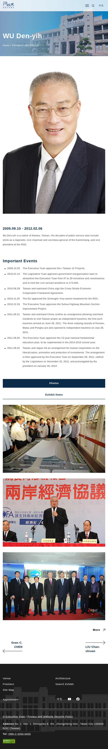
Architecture (63, 678)
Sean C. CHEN (16, 644)
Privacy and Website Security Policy (50, 716)
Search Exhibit (64, 684)
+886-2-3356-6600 (19, 734)
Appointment (11, 699)
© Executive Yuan (14, 716)
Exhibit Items (54, 394)
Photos (54, 383)
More (96, 629)
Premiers (8, 684)
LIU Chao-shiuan (93, 649)
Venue (7, 678)
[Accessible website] (9, 741)
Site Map (8, 690)
